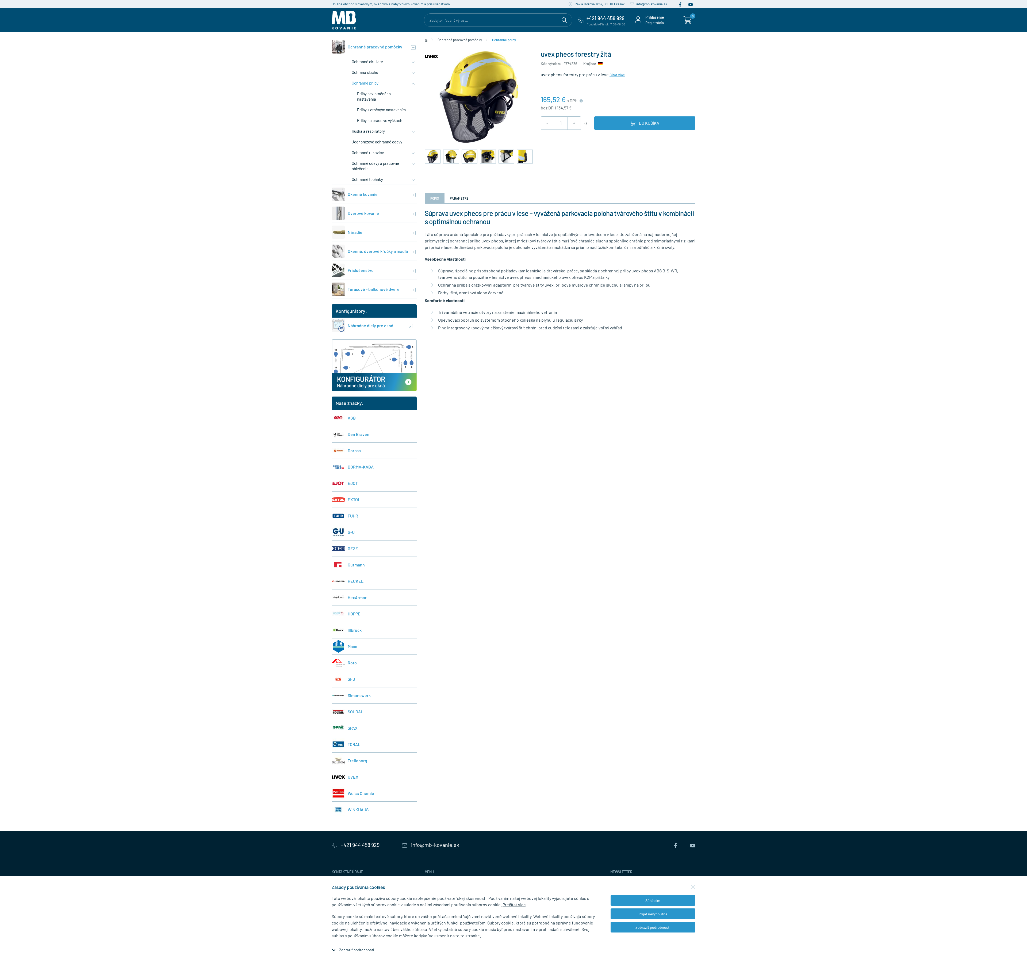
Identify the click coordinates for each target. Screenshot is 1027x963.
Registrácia (654, 22)
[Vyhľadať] (564, 19)
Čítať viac (617, 75)
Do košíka (648, 122)
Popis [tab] (434, 198)
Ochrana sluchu (365, 72)
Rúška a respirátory (368, 131)
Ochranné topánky (367, 179)
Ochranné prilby (365, 83)
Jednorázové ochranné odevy (377, 141)
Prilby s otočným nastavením (381, 109)
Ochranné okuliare (367, 61)
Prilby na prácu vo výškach (379, 120)
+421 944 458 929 (360, 845)
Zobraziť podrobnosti (356, 949)
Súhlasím (652, 900)
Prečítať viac (514, 904)
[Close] (693, 887)
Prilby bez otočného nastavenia (374, 96)
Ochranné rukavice (368, 152)
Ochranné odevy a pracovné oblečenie (375, 166)
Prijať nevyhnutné (653, 914)
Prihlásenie (654, 17)
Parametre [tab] (459, 198)
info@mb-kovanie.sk (651, 4)
